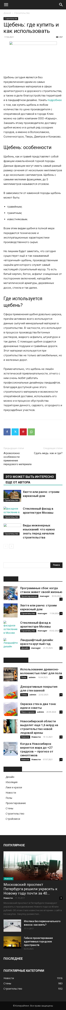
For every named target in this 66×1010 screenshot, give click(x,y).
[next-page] (11, 546)
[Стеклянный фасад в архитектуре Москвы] (12, 513)
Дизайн (25, 648)
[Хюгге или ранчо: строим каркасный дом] (12, 496)
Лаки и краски (28, 712)
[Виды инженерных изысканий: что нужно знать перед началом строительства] (12, 529)
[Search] (61, 4)
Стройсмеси (13, 818)
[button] (6, 4)
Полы (23, 677)
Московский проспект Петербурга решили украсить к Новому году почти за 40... (30, 888)
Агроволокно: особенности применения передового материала (18, 459)
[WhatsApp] (31, 431)
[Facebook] (7, 431)
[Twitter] (15, 431)
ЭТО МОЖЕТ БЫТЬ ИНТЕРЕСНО (30, 477)
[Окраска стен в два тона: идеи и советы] (11, 709)
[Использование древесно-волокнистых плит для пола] (11, 674)
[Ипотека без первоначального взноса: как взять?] (12, 926)
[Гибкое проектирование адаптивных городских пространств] (12, 942)
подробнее (55, 100)
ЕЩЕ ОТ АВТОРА (18, 482)
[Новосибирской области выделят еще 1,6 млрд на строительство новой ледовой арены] (11, 726)
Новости (25, 737)
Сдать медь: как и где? (48, 453)
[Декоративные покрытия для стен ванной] (11, 692)
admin (32, 677)
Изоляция (11, 782)
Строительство (22, 13)
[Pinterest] (23, 431)
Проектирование (29, 596)
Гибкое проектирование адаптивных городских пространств (38, 941)
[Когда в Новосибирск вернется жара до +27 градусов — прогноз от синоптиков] (11, 749)
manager (44, 596)
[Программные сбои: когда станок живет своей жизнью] (11, 593)
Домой (7, 13)
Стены (24, 694)
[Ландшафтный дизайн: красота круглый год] (11, 645)
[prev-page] (6, 546)
